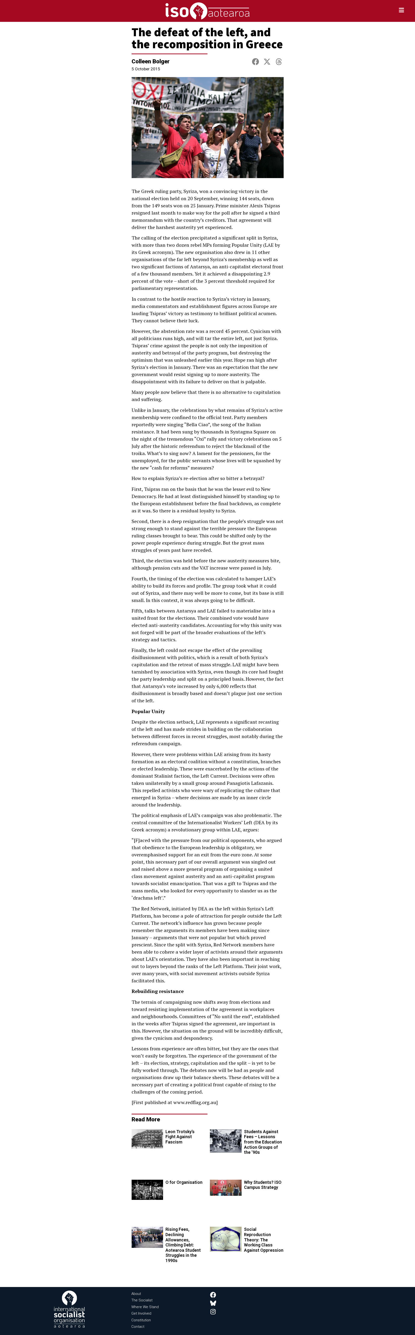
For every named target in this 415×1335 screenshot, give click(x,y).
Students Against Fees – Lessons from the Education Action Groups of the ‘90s (263, 1142)
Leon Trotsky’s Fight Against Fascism (180, 1136)
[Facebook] (213, 1295)
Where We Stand (145, 1307)
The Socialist (142, 1300)
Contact (137, 1326)
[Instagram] (213, 1311)
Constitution (141, 1320)
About (136, 1294)
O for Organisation (183, 1182)
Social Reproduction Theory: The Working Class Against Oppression (263, 1239)
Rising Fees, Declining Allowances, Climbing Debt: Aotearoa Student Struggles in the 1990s (183, 1245)
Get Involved (141, 1313)
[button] (255, 61)
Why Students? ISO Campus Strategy (262, 1185)
